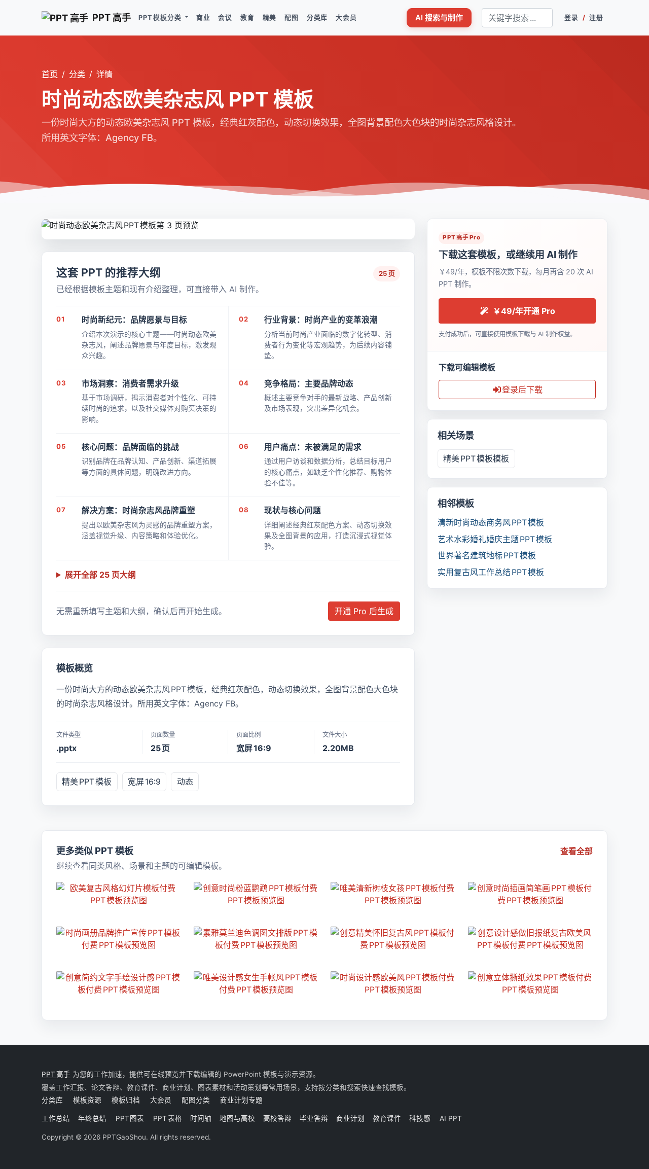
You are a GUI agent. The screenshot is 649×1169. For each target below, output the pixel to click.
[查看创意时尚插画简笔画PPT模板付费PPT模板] (530, 894)
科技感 (419, 1118)
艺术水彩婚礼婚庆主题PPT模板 (495, 539)
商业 (203, 17)
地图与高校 (237, 1118)
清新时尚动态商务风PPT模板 (491, 522)
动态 (185, 781)
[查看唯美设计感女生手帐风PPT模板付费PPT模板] (256, 983)
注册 (596, 17)
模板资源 (87, 1100)
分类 (77, 74)
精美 (270, 17)
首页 (50, 74)
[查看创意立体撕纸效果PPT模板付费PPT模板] (530, 983)
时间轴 (200, 1118)
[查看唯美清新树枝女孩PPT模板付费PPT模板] (393, 894)
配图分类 (196, 1100)
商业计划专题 (241, 1100)
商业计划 (350, 1118)
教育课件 (387, 1118)
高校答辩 (277, 1118)
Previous (49, 224)
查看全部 (576, 851)
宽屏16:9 (144, 781)
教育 (247, 17)
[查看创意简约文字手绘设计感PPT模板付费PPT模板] (119, 983)
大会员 (346, 17)
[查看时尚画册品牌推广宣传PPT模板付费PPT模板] (119, 939)
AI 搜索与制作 (439, 17)
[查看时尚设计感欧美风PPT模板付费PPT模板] (393, 983)
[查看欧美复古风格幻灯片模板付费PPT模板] (119, 894)
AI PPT (450, 1118)
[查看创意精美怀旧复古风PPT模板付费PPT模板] (393, 939)
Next (407, 224)
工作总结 (56, 1118)
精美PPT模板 (87, 781)
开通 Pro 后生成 (364, 611)
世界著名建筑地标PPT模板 (487, 555)
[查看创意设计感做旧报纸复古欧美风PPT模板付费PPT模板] (530, 939)
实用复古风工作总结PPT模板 (491, 572)
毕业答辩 (314, 1118)
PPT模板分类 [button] (160, 17)
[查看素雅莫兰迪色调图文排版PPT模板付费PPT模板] (256, 939)
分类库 (317, 17)
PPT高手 (56, 1074)
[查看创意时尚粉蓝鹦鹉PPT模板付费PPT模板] (256, 894)
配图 (291, 17)
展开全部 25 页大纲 (100, 575)
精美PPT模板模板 (476, 458)
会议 (225, 17)
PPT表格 (167, 1118)
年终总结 (92, 1118)
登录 (571, 17)
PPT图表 (130, 1118)
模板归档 (126, 1100)
